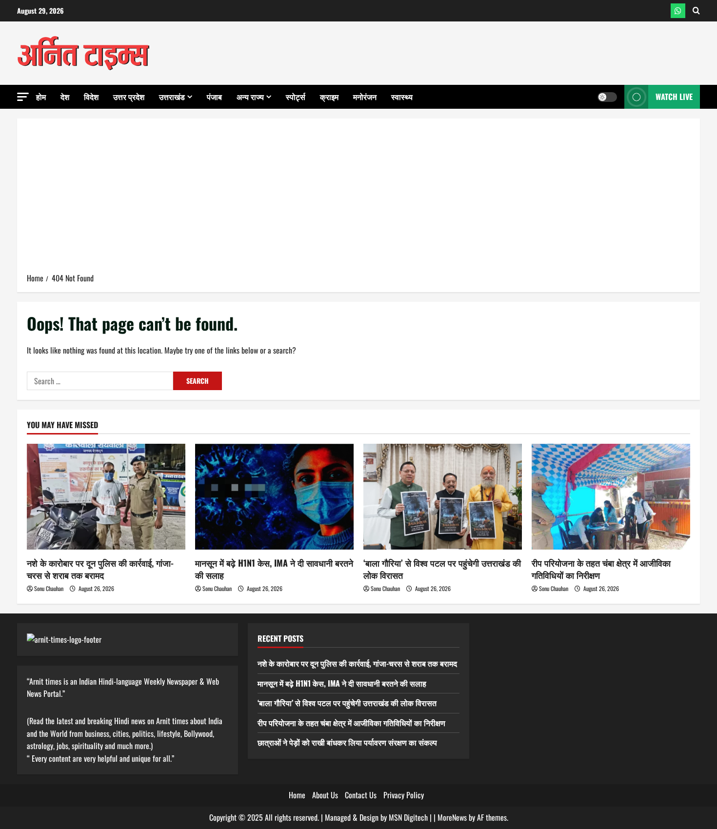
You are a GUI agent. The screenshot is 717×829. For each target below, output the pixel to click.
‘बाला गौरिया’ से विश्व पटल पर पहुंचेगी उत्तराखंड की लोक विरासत (442, 568)
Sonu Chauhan (48, 588)
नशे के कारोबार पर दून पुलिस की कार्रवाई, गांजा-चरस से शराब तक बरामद (100, 568)
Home (297, 795)
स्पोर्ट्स (295, 96)
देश (64, 96)
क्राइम (329, 96)
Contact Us (361, 795)
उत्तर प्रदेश (128, 96)
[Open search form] (696, 10)
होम (41, 96)
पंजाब (214, 96)
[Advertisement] (358, 199)
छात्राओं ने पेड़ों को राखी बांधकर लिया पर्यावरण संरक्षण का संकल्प (347, 742)
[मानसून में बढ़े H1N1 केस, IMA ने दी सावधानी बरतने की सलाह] (274, 497)
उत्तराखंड (172, 96)
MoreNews (452, 817)
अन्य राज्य (250, 96)
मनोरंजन (365, 96)
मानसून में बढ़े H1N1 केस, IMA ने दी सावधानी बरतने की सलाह (274, 568)
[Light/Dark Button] (607, 97)
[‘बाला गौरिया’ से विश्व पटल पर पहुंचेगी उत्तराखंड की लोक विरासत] (442, 497)
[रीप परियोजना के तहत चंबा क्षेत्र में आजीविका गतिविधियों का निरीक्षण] (611, 497)
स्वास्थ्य (402, 96)
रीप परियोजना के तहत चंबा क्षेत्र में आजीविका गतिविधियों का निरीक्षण (601, 568)
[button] (23, 97)
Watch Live (674, 96)
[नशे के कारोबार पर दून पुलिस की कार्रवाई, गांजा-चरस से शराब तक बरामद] (106, 497)
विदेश (91, 96)
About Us (325, 795)
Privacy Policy (403, 795)
